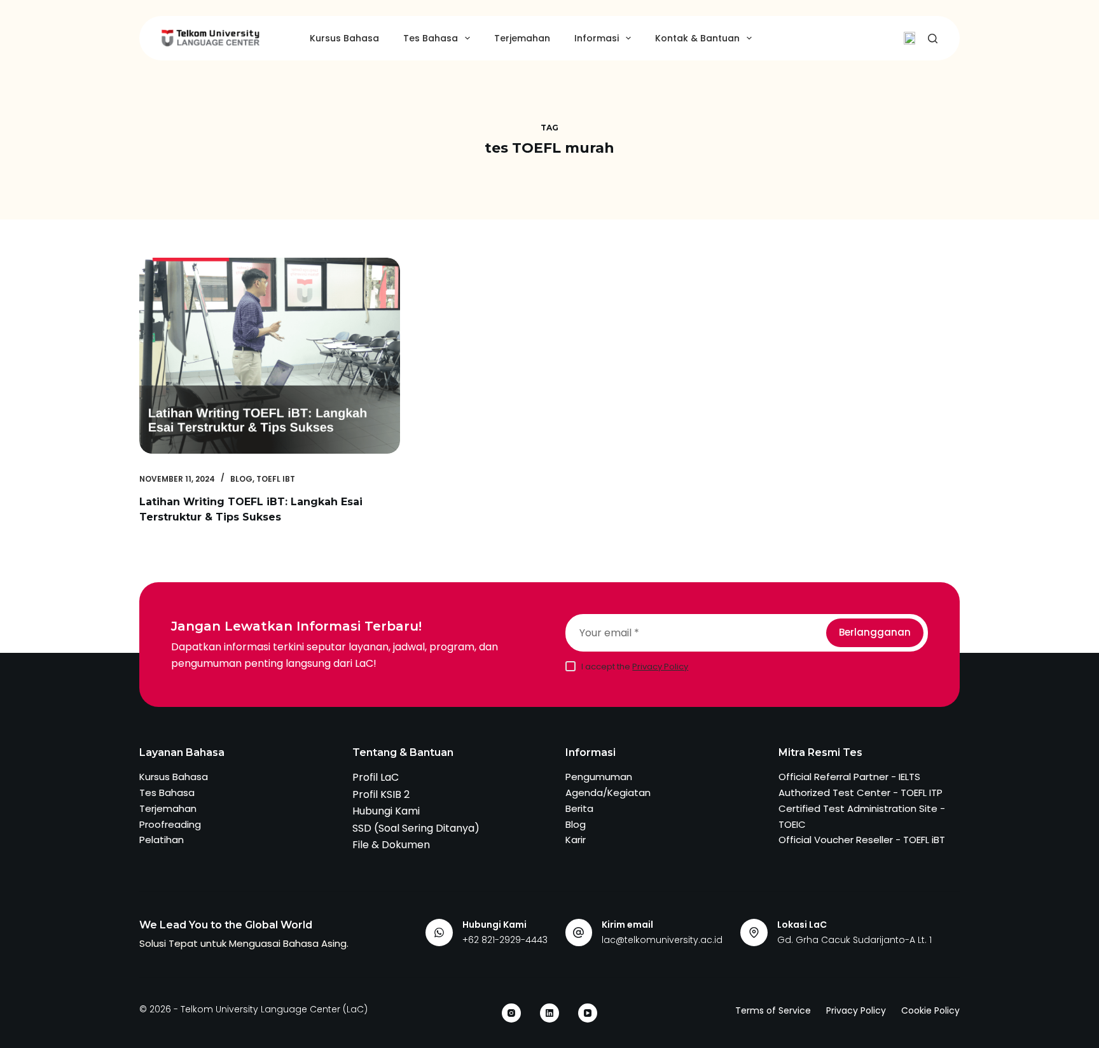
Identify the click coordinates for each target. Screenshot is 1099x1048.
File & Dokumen (391, 844)
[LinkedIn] (549, 1013)
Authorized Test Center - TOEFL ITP (860, 792)
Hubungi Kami (386, 811)
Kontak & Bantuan (697, 38)
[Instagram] (511, 1013)
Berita (579, 808)
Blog (241, 478)
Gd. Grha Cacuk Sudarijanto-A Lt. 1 (854, 939)
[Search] (932, 38)
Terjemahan (522, 38)
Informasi (596, 38)
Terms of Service (773, 1010)
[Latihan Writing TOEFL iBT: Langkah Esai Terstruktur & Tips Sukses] (269, 356)
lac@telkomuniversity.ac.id (662, 939)
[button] (909, 38)
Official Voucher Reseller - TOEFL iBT (861, 839)
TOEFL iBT (275, 478)
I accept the (634, 666)
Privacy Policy (660, 666)
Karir (575, 839)
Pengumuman (598, 776)
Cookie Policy (930, 1010)
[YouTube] (587, 1013)
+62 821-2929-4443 (505, 939)
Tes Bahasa (430, 38)
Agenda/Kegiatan (608, 792)
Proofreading (170, 824)
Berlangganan (875, 632)
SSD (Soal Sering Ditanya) (416, 828)
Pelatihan (161, 839)
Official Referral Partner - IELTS (849, 776)
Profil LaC (375, 777)
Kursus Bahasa (344, 38)
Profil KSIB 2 (381, 794)
